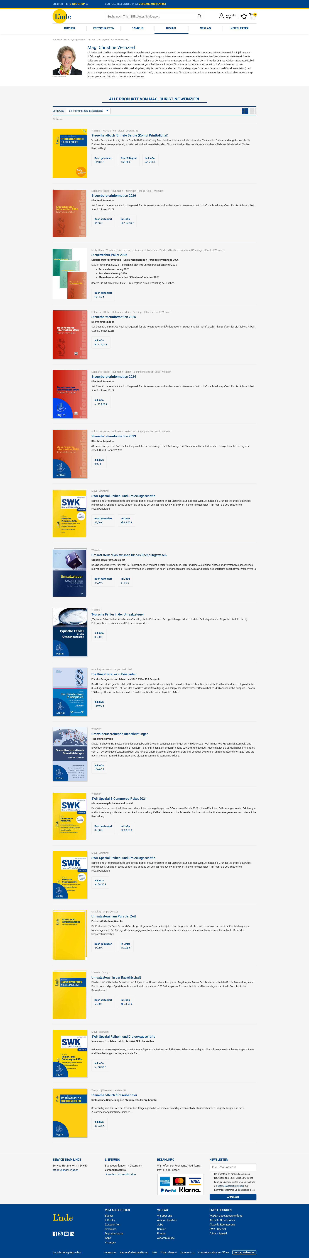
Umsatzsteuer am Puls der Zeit (113, 916)
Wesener (110, 250)
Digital (171, 28)
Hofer (107, 190)
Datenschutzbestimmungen (231, 1186)
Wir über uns (164, 1215)
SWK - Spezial (218, 1229)
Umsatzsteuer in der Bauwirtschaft (116, 977)
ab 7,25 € (150, 160)
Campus (137, 28)
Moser (106, 130)
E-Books (110, 1220)
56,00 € (103, 221)
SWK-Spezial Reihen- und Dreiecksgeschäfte (123, 496)
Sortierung (58, 110)
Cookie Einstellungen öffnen (213, 1252)
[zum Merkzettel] (244, 17)
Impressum (110, 1252)
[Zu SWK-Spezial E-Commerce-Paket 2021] (70, 815)
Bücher (69, 28)
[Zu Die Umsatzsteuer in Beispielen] (70, 691)
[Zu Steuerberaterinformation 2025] (70, 334)
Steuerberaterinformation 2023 (113, 436)
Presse (161, 1233)
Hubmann (117, 190)
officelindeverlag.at (65, 1170)
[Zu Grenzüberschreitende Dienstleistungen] (70, 753)
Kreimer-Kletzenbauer (146, 250)
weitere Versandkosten (122, 1174)
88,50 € (99, 635)
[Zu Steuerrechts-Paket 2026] (70, 273)
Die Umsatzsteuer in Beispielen (113, 674)
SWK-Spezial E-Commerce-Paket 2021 (119, 798)
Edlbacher (96, 190)
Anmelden (231, 15)
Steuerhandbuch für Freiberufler (114, 1095)
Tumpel (105, 911)
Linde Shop (78, 4)
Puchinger (130, 190)
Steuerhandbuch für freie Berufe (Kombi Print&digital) (129, 135)
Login (229, 17)
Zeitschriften (103, 28)
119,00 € (103, 160)
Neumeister (117, 130)
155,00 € (129, 160)
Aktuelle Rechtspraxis (223, 1224)
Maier (128, 312)
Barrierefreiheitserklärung (134, 1252)
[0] (252, 17)
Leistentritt (132, 130)
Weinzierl (96, 130)
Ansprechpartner (167, 1220)
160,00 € (99, 703)
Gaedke (95, 669)
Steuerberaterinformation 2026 (113, 195)
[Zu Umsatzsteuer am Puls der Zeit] (70, 934)
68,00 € (103, 1002)
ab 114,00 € (127, 221)
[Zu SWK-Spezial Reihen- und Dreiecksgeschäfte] (70, 513)
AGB (154, 1252)
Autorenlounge (166, 1238)
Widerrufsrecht (168, 1252)
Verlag (205, 28)
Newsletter (239, 28)
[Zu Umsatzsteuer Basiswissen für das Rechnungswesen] (70, 572)
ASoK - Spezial (218, 1233)
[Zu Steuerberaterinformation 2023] (70, 453)
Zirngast (96, 1090)
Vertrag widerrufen (244, 1252)
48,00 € (103, 520)
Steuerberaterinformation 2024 (113, 376)
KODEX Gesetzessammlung (226, 1215)
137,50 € (103, 294)
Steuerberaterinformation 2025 (113, 317)
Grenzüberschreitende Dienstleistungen (119, 734)
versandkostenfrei (152, 4)
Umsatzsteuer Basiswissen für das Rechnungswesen (129, 555)
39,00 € (103, 828)
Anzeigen (110, 1242)
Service (161, 1229)
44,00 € (103, 580)
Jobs (160, 1224)
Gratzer (121, 250)
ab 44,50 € (126, 1002)
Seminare (110, 1229)
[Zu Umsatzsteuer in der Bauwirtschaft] (70, 994)
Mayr (94, 491)
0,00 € (99, 461)
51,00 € (125, 580)
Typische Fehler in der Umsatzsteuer (117, 614)
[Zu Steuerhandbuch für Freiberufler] (70, 1112)
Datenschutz (187, 1252)
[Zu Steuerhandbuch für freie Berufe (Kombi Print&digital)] (70, 153)
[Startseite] (62, 16)
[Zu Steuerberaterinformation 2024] (70, 394)
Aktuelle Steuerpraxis (222, 1220)
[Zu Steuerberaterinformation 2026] (70, 212)
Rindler (141, 190)
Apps (108, 1238)
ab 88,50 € (126, 520)
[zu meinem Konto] (222, 17)
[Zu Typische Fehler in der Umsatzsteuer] (70, 631)
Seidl (149, 190)
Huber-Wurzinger (110, 669)
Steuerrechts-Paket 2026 (109, 255)
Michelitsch (97, 250)
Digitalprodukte (114, 1233)
